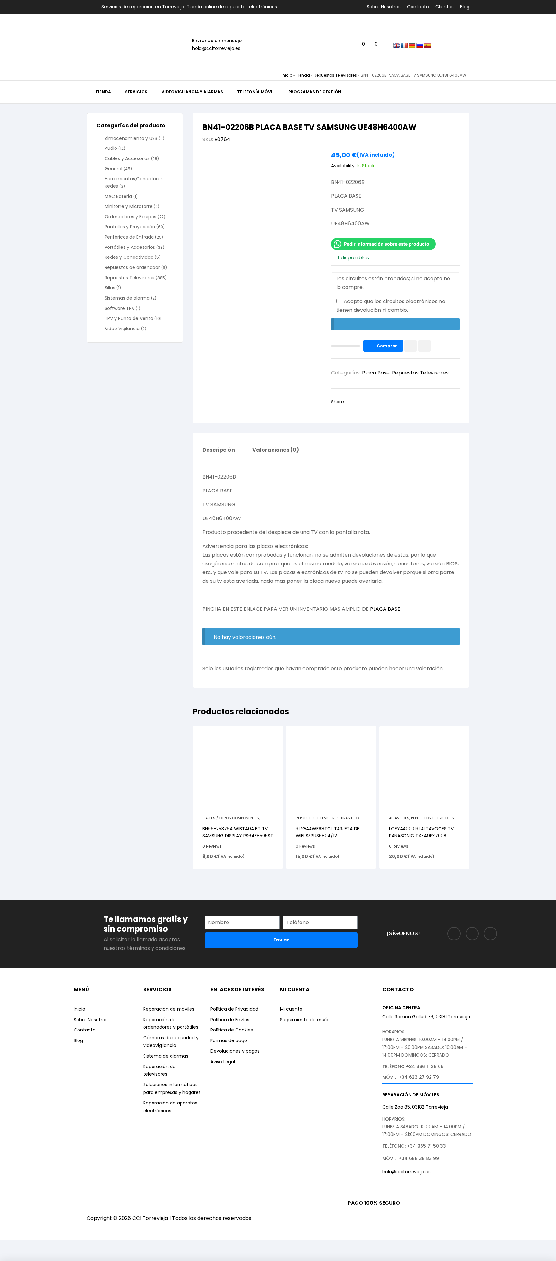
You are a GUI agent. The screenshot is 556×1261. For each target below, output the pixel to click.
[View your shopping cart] (371, 44)
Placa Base (376, 372)
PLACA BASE (385, 609)
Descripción (218, 450)
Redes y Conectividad (129, 257)
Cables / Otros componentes (230, 818)
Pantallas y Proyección (130, 226)
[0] (358, 44)
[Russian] (419, 45)
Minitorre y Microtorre (129, 206)
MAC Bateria (118, 196)
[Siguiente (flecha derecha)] (35, 1256)
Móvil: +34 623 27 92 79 (410, 1077)
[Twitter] (490, 934)
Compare (424, 346)
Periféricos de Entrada (129, 237)
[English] (396, 45)
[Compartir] (59, 1245)
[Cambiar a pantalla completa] (35, 1245)
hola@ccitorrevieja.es (216, 48)
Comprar (387, 345)
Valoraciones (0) (275, 450)
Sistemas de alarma (127, 298)
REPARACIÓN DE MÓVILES (410, 1095)
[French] (404, 45)
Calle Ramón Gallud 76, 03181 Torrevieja (426, 1016)
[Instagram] (472, 934)
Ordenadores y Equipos (130, 216)
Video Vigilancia (122, 328)
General (113, 169)
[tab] (218, 455)
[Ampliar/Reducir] (11, 1245)
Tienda (303, 75)
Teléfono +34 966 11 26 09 (413, 1066)
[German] (412, 45)
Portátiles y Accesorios (130, 247)
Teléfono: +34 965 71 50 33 (414, 1146)
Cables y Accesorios (127, 158)
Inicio (287, 75)
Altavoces (399, 818)
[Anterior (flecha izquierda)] (11, 1256)
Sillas (110, 287)
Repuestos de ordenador (132, 267)
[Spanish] (427, 45)
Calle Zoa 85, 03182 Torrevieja (415, 1107)
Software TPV (119, 308)
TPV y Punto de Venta (129, 318)
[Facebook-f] (454, 934)
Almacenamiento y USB (131, 138)
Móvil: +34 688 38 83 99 (410, 1158)
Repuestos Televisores (335, 75)
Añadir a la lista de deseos (410, 346)
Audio (111, 148)
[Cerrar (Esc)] (82, 1245)
